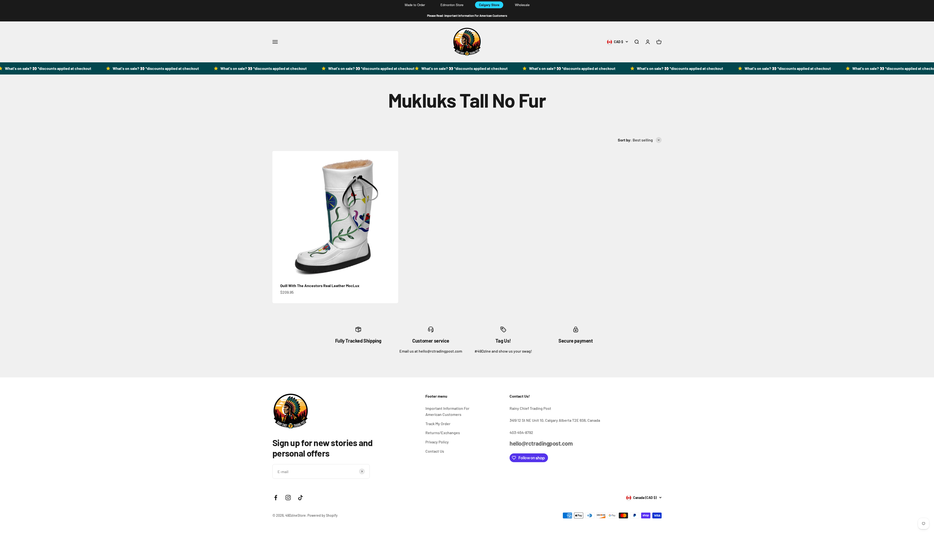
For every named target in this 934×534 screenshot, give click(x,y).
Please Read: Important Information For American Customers (467, 15)
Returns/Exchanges (442, 432)
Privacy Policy (437, 442)
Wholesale (522, 4)
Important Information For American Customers (447, 411)
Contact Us (434, 451)
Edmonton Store (451, 4)
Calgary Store (489, 4)
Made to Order (415, 4)
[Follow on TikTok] (300, 497)
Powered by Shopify (322, 515)
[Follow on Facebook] (275, 497)
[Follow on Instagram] (288, 497)
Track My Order (437, 423)
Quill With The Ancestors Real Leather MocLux (319, 285)
